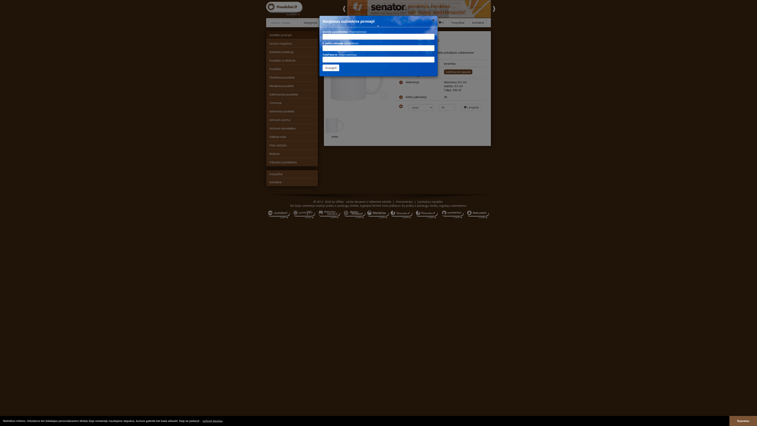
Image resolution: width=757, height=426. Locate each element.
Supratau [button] (743, 420)
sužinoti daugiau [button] (212, 420)
